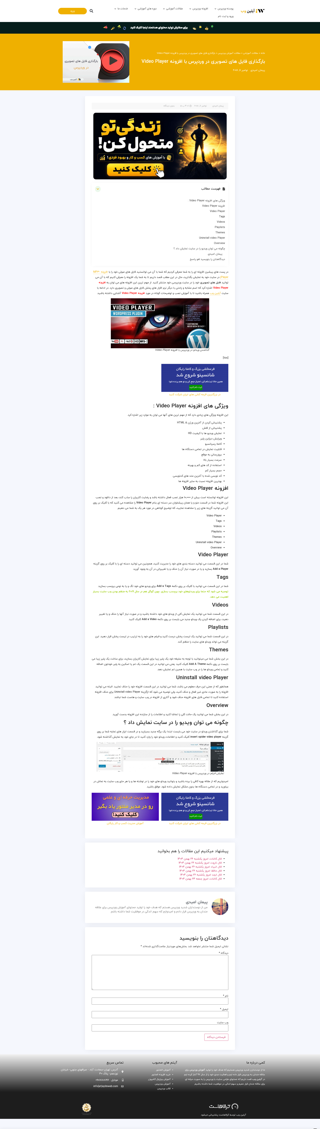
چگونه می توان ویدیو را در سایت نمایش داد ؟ (199, 248)
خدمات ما (123, 8)
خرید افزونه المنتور (161, 1074)
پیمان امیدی (215, 254)
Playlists (220, 227)
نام (225, 996)
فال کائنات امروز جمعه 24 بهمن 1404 (200, 879)
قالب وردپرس (163, 1088)
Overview (219, 243)
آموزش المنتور (163, 1070)
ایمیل (224, 1009)
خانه (263, 53)
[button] (91, 11)
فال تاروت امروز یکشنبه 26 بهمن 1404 (200, 863)
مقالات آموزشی (174, 8)
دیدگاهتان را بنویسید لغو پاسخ (207, 259)
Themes (220, 232)
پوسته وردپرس (226, 8)
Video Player (217, 211)
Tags (222, 217)
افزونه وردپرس (200, 8)
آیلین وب (215, 293)
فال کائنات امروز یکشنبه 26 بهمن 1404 (200, 859)
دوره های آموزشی (147, 8)
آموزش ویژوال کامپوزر (159, 1079)
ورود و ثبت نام (226, 16)
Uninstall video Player (212, 238)
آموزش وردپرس (162, 1084)
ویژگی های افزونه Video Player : (206, 201)
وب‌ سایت (222, 1022)
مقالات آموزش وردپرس (229, 53)
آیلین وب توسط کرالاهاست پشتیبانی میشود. (223, 1115)
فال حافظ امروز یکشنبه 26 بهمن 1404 (201, 871)
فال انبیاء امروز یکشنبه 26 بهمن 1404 (200, 867)
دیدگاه (223, 953)
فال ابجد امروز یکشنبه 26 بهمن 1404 (201, 875)
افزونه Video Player (213, 206)
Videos (221, 222)
